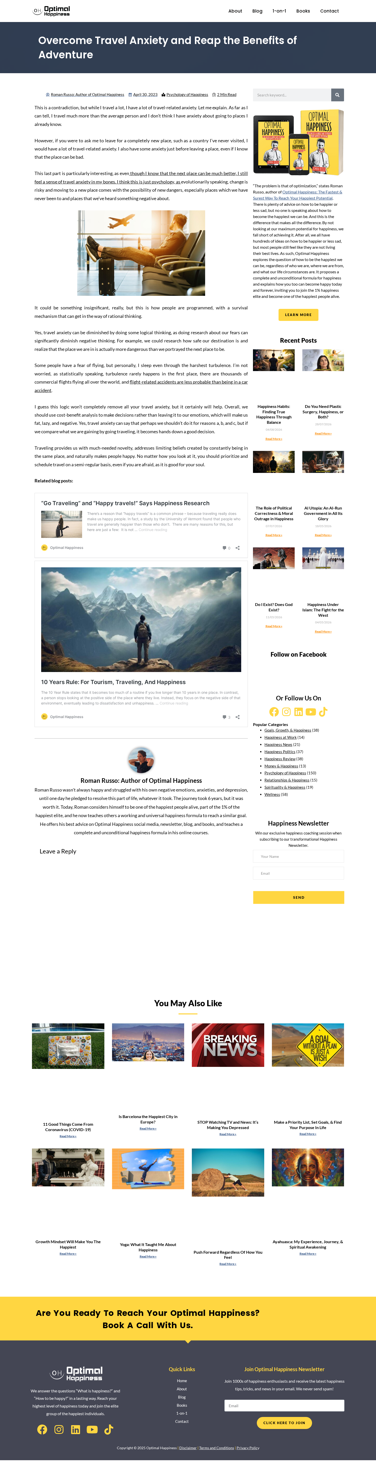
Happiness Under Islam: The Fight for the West (323, 610)
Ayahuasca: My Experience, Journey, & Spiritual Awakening (308, 1244)
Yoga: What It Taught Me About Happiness (148, 1247)
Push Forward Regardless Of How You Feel (228, 1255)
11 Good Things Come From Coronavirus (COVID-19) (68, 1127)
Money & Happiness (281, 766)
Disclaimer (188, 1448)
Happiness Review (279, 758)
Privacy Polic (247, 1448)
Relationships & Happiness (286, 780)
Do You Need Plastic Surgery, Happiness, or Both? (323, 411)
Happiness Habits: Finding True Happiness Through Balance (274, 414)
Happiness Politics (279, 751)
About (235, 11)
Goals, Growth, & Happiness (287, 730)
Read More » (274, 439)
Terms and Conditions (216, 1448)
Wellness (272, 794)
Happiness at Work (280, 737)
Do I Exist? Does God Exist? (274, 607)
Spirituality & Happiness (284, 787)
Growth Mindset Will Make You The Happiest (68, 1244)
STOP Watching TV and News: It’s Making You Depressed (227, 1125)
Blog (257, 11)
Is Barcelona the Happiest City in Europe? (148, 1119)
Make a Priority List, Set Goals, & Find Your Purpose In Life (308, 1125)
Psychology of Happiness (187, 94)
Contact (329, 11)
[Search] (337, 95)
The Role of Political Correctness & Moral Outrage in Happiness (273, 513)
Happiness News (278, 744)
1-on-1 (279, 11)
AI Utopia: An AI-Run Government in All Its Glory (323, 513)
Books (303, 11)
